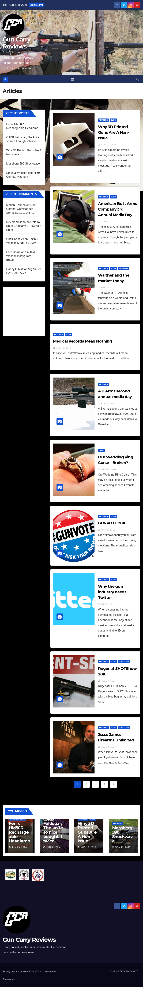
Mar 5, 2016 (108, 530)
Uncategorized (17, 819)
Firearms (123, 268)
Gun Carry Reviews (17, 43)
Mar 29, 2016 (109, 469)
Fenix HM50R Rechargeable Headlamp (19, 832)
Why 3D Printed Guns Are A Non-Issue (113, 132)
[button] (137, 79)
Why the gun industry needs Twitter (112, 592)
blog (113, 120)
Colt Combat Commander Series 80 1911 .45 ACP (21, 209)
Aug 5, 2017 (108, 221)
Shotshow (124, 662)
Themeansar (9, 979)
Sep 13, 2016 (63, 348)
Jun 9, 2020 (53, 847)
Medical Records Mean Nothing (82, 341)
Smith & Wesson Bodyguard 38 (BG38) (20, 256)
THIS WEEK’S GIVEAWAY (124, 971)
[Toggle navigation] (72, 79)
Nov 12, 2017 (123, 847)
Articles (103, 120)
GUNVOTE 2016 (112, 523)
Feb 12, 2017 (108, 287)
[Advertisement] (32, 310)
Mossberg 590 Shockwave (23, 163)
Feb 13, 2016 (108, 747)
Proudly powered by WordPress (19, 971)
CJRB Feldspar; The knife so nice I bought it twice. (53, 830)
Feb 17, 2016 (108, 681)
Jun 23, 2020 (19, 847)
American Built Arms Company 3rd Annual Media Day (117, 209)
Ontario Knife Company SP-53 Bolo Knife (23, 226)
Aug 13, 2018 (108, 145)
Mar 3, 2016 (108, 604)
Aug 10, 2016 (108, 403)
